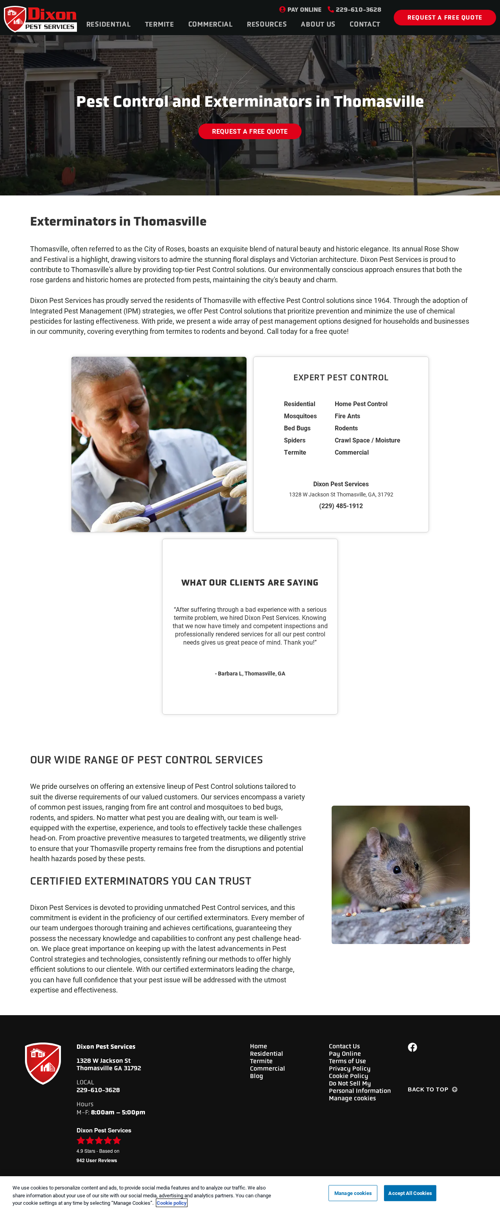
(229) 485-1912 (341, 506)
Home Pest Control (361, 403)
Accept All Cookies (410, 1192)
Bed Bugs (297, 428)
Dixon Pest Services (341, 484)
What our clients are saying (250, 582)
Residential (299, 403)
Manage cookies (352, 1098)
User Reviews (97, 1160)
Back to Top (428, 1089)
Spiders (294, 440)
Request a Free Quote (444, 17)
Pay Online (304, 9)
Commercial (352, 452)
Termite (295, 452)
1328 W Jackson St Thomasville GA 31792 (109, 1064)
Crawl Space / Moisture (367, 440)
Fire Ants (347, 416)
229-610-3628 (358, 9)
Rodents (346, 428)
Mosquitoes (300, 416)
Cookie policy (172, 1202)
